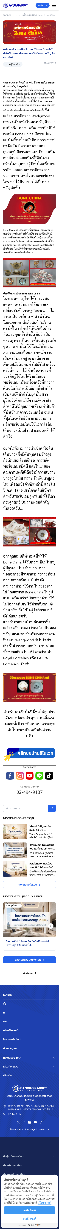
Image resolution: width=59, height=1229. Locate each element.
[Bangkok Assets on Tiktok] (40, 1122)
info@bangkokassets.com (36, 1129)
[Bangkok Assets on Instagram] (29, 1122)
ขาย (5, 1021)
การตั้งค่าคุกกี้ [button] (29, 1218)
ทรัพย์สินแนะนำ (11, 1030)
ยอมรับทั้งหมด (29, 1210)
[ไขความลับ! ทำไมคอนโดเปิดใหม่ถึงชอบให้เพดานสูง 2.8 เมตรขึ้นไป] (15, 850)
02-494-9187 (14, 1113)
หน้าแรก (7, 995)
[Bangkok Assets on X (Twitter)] (18, 1122)
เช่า (4, 1013)
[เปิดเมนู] (54, 5)
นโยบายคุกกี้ (44, 1202)
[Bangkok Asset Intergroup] (15, 5)
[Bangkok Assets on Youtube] (35, 1122)
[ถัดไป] (50, 926)
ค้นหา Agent (10, 1048)
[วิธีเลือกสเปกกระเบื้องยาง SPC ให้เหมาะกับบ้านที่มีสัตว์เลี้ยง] (15, 869)
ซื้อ (4, 1004)
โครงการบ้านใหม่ (11, 1039)
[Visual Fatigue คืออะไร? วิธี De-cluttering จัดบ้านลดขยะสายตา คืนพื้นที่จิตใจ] (15, 831)
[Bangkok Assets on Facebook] (23, 1122)
